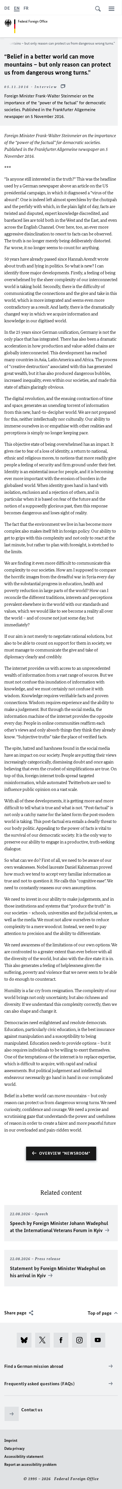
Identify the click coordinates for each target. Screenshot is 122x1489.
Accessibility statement (23, 1456)
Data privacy (14, 1448)
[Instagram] (81, 1340)
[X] (44, 1340)
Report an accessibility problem (30, 1464)
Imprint (10, 1440)
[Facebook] (63, 1340)
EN (17, 8)
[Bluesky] (26, 1340)
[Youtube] (100, 1340)
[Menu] (111, 8)
